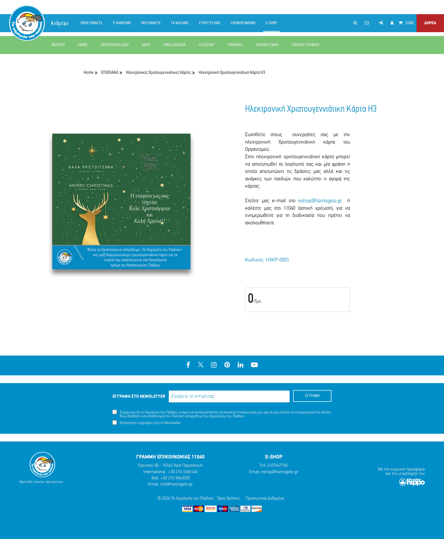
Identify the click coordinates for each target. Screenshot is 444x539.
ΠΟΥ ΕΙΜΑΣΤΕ (151, 23)
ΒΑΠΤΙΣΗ (58, 45)
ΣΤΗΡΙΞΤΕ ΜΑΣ (209, 23)
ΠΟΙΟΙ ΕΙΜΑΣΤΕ (91, 23)
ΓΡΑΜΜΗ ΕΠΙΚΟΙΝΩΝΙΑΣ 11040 (170, 457)
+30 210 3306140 (182, 472)
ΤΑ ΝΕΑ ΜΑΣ (180, 23)
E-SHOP (271, 23)
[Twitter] (200, 365)
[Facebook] (188, 365)
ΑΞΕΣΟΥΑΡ (206, 45)
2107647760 (277, 465)
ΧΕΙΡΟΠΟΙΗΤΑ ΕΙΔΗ (114, 45)
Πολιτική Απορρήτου (187, 416)
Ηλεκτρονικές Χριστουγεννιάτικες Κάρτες (158, 72)
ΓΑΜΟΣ (83, 45)
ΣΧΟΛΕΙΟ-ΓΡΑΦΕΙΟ (305, 45)
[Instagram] (213, 365)
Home (89, 72)
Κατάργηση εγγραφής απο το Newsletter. (150, 423)
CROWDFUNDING (243, 23)
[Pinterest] (227, 365)
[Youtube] (254, 365)
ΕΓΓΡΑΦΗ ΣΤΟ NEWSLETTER (139, 396)
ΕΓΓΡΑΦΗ (312, 396)
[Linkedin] (240, 365)
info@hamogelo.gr (176, 484)
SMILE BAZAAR (174, 45)
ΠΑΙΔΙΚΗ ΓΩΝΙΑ (267, 45)
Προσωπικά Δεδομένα (265, 498)
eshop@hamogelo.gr (320, 201)
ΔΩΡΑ (146, 45)
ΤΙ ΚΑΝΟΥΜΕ (122, 23)
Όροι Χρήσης (228, 498)
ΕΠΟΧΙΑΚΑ (235, 45)
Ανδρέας (60, 23)
